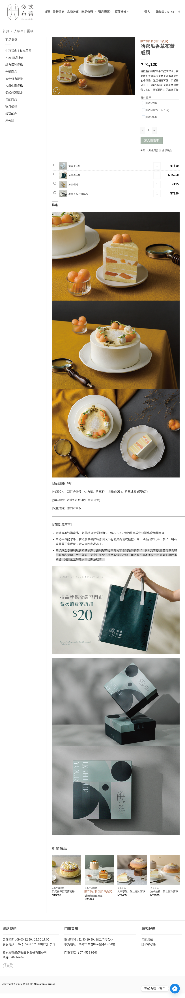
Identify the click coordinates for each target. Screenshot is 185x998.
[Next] (179, 881)
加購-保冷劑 (74, 166)
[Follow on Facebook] (5, 965)
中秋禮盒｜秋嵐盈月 (18, 50)
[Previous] (52, 881)
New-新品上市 (14, 57)
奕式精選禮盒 (14, 92)
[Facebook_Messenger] (175, 988)
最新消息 (58, 11)
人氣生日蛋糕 (23, 31)
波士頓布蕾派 (14, 78)
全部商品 (11, 71)
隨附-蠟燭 (151, 103)
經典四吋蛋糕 (14, 64)
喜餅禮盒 (121, 11)
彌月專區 (104, 11)
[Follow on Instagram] (10, 965)
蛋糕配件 (11, 113)
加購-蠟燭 (73, 184)
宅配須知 (147, 939)
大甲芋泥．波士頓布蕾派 (131, 891)
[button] (169, 12)
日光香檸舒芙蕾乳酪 (63, 891)
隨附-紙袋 (151, 116)
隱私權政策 (148, 944)
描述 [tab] (55, 205)
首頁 (47, 11)
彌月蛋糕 (11, 106)
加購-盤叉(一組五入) (78, 193)
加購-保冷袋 (74, 175)
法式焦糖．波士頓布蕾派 (164, 891)
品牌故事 (73, 11)
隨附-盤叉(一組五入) (157, 110)
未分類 (9, 120)
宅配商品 (11, 99)
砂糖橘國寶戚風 (93, 895)
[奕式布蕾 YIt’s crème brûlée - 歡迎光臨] (21, 12)
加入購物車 (151, 140)
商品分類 (87, 11)
